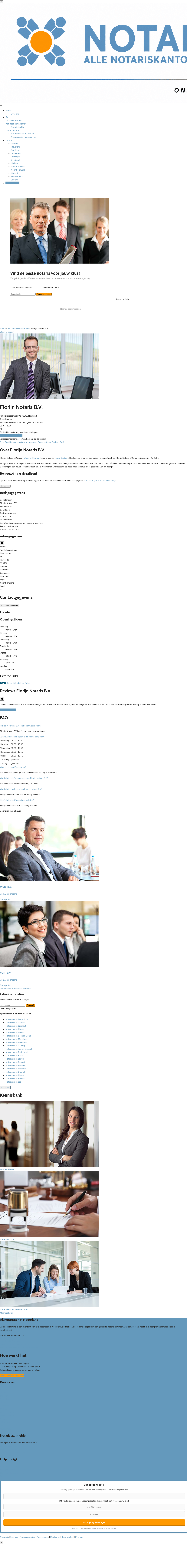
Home (8, 110)
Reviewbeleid (67, 1536)
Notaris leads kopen (9, 1445)
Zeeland (14, 179)
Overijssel (15, 160)
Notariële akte (17, 127)
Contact (3, 1476)
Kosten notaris (12, 130)
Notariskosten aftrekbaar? (23, 133)
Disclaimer (55, 1536)
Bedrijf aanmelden (8, 1449)
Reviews (56, 442)
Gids (7, 117)
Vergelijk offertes (44, 294)
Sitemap (14, 1536)
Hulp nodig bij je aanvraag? (12, 1472)
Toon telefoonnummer (9, 605)
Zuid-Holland (17, 176)
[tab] (93, 725)
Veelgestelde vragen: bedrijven (14, 1452)
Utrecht (14, 173)
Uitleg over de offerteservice (13, 1469)
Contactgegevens (29, 442)
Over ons (15, 113)
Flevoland (15, 146)
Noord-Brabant (18, 166)
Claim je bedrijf (7, 331)
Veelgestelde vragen (9, 1466)
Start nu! (30, 1005)
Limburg (14, 163)
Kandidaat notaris (13, 120)
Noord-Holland (18, 169)
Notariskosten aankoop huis (24, 136)
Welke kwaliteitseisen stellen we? (15, 1344)
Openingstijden (45, 442)
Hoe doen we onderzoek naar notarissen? (19, 1347)
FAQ (62, 442)
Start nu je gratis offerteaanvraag (99, 480)
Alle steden (5, 1428)
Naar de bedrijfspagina (70, 308)
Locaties (9, 140)
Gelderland (16, 153)
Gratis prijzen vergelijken (11, 435)
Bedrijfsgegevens (13, 442)
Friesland (15, 150)
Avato (27, 1335)
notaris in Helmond (32, 457)
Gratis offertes (12, 183)
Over (2, 442)
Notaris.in (4, 1536)
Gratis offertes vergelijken (12, 1375)
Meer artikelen (6, 1312)
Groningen (15, 156)
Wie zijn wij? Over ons (10, 1341)
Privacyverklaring (27, 1536)
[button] (21, 725)
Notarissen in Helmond (18, 328)
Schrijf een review (8, 710)
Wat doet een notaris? (15, 123)
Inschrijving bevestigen (94, 1522)
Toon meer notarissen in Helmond (15, 988)
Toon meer (5, 1087)
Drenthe (14, 143)
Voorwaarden (43, 1536)
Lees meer (5, 486)
